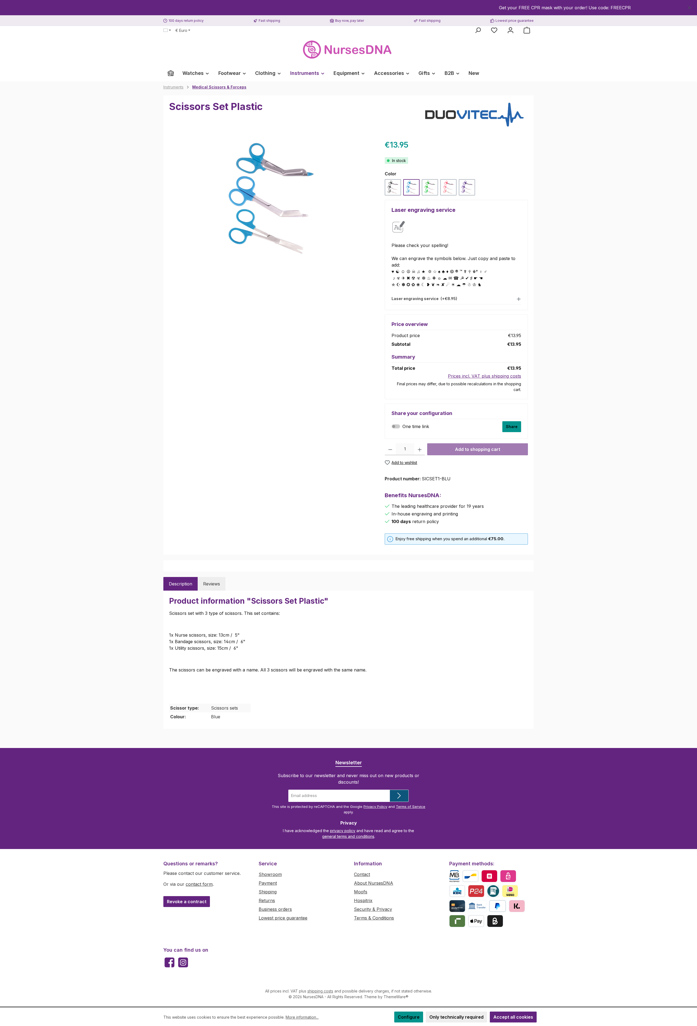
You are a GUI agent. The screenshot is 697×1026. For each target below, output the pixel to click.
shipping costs (320, 991)
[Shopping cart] (527, 30)
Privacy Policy (375, 806)
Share (512, 426)
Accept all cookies (513, 1017)
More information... (302, 1017)
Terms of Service (410, 806)
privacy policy (342, 830)
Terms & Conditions (374, 918)
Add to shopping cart (477, 449)
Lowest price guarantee (283, 918)
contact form (199, 884)
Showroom (270, 874)
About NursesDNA (373, 883)
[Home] (170, 73)
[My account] (510, 30)
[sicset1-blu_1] (271, 197)
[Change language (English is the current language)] (167, 30)
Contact (362, 874)
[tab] (180, 584)
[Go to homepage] (348, 49)
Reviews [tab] (211, 584)
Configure (409, 1017)
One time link (415, 426)
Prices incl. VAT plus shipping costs (484, 376)
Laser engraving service (424, 299)
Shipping (268, 891)
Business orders (275, 909)
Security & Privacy (373, 909)
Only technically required (456, 1017)
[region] (348, 7)
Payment (268, 883)
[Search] (478, 30)
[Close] (689, 6)
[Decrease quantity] (390, 449)
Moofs (360, 891)
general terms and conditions (348, 836)
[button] (456, 298)
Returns (267, 900)
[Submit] (399, 796)
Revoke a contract (186, 901)
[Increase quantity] (419, 449)
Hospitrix (363, 900)
